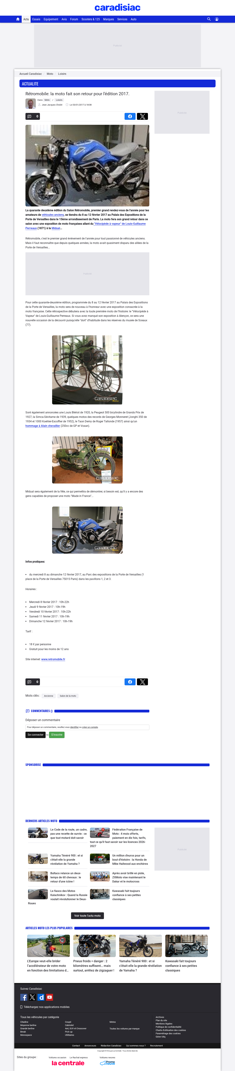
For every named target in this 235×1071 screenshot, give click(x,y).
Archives (160, 1017)
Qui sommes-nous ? (136, 1045)
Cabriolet (69, 1025)
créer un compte (90, 727)
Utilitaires (69, 1035)
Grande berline (27, 1028)
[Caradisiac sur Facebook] (24, 998)
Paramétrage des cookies (168, 1033)
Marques (108, 19)
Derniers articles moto (41, 821)
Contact (76, 1045)
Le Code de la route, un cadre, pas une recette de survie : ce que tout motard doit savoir (68, 833)
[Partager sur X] (143, 115)
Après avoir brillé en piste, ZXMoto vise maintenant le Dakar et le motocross (129, 877)
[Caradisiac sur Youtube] (49, 998)
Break (23, 1031)
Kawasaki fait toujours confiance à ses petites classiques (126, 895)
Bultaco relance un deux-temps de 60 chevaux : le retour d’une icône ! (65, 877)
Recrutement (156, 1045)
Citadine (24, 1022)
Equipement (51, 19)
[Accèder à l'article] (38, 833)
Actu (26, 19)
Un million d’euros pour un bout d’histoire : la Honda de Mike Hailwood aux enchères (130, 859)
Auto (133, 19)
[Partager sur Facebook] (131, 115)
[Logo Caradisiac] (117, 14)
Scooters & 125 (91, 19)
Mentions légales (164, 1023)
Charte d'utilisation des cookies (171, 1030)
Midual (56, 228)
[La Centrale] (68, 1066)
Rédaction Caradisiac (111, 1045)
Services (122, 19)
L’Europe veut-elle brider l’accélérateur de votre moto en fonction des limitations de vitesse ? (47, 966)
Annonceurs (90, 1045)
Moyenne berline (28, 1025)
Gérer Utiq (160, 1036)
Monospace (26, 1035)
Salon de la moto (68, 696)
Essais (36, 19)
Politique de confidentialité (168, 1027)
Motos (113, 1022)
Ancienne (48, 696)
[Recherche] (209, 19)
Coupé (68, 1022)
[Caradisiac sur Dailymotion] (41, 998)
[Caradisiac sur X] (33, 998)
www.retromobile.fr (53, 659)
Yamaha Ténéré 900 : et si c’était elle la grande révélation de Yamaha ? (66, 859)
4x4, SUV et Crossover (75, 1028)
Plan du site (161, 1020)
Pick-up (68, 1031)
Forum (74, 19)
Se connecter (35, 734)
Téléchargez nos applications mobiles (47, 1007)
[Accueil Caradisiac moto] (18, 19)
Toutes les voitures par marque (125, 1028)
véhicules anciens (53, 214)
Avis (64, 19)
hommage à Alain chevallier (42, 425)
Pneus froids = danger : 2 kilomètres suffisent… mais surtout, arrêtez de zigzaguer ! (93, 965)
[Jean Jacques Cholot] (30, 108)
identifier (74, 727)
